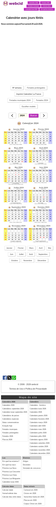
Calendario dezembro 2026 (40, 453)
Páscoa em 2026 (30, 500)
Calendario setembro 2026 (39, 443)
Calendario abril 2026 (38, 426)
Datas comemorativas (10, 422)
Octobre (14, 260)
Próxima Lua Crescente (11, 472)
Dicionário (26, 465)
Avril (40, 248)
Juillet (21, 254)
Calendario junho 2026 (38, 433)
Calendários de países (10, 416)
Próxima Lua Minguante (11, 478)
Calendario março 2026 (38, 422)
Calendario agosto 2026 (39, 440)
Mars (31, 248)
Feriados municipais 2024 (20, 100)
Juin (11, 254)
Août (31, 254)
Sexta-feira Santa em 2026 (34, 497)
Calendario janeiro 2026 (38, 416)
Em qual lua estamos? (47, 9)
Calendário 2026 (33, 2)
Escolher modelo (29, 106)
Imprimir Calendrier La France (28, 94)
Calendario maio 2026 (38, 429)
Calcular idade (7, 490)
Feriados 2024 (42, 100)
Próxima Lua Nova (9, 468)
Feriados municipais (33, 6)
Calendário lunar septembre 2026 (14, 412)
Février (21, 248)
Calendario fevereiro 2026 (39, 419)
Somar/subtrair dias (9, 493)
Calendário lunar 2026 (31, 9)
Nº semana (16, 88)
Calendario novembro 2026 (40, 450)
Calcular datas (47, 6)
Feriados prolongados (36, 88)
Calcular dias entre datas (11, 497)
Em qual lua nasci (9, 465)
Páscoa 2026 (7, 440)
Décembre (42, 260)
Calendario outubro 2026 (39, 446)
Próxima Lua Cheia (9, 475)
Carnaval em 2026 (31, 490)
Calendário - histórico (38, 405)
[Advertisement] (28, 55)
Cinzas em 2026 (30, 493)
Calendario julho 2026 (38, 436)
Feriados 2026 (45, 2)
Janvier (9, 248)
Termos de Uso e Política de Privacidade (28, 389)
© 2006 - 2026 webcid (28, 384)
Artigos (25, 461)
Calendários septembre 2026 (13, 409)
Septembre (43, 254)
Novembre (27, 260)
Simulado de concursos (32, 468)
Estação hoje (7, 426)
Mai (49, 248)
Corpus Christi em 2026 (33, 504)
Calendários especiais (10, 419)
